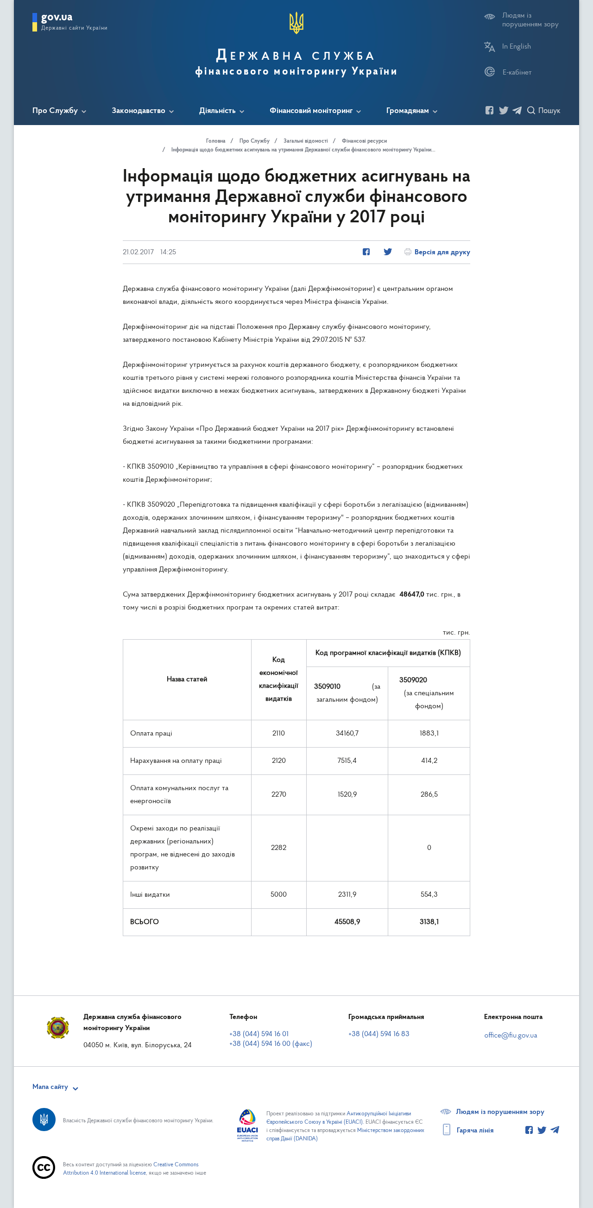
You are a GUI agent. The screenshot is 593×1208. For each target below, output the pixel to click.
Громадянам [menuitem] (407, 111)
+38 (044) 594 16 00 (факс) (270, 1044)
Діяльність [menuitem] (217, 111)
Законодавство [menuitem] (138, 111)
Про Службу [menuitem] (55, 111)
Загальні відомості (306, 141)
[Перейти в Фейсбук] (489, 111)
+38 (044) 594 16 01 (259, 1034)
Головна (216, 141)
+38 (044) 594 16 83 (379, 1034)
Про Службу (255, 141)
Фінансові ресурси (364, 141)
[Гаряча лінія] (529, 1130)
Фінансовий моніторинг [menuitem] (311, 111)
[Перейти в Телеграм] (517, 111)
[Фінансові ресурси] (366, 252)
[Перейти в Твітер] (503, 111)
